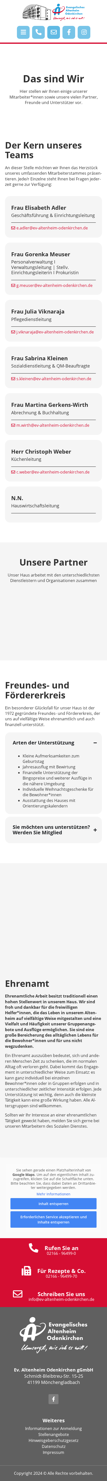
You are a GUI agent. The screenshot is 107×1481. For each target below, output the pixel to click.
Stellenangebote (53, 1434)
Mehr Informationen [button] (53, 1194)
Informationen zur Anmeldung (53, 1428)
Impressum (53, 1452)
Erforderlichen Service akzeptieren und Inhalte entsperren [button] (53, 1219)
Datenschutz (53, 1446)
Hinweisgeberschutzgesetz (53, 1440)
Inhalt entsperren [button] (53, 1203)
